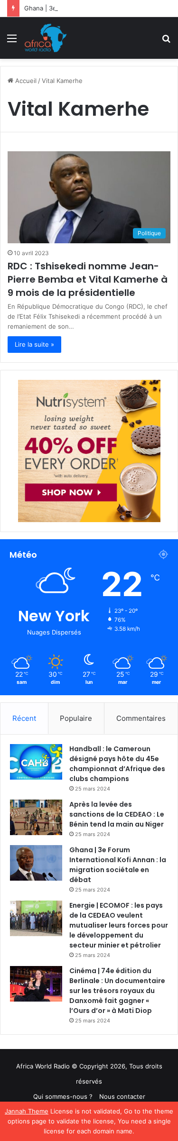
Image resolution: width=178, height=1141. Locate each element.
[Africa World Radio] (46, 38)
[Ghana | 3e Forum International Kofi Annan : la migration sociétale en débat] (36, 863)
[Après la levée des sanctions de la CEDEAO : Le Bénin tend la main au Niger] (36, 817)
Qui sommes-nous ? (63, 1096)
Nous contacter (122, 1096)
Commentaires (141, 718)
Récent (24, 718)
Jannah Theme (26, 1111)
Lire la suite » (34, 344)
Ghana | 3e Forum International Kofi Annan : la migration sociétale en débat (117, 864)
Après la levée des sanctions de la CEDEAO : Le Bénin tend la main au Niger (116, 814)
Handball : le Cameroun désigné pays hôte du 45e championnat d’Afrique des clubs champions (117, 763)
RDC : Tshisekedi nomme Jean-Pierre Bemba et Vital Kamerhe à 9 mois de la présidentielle (88, 279)
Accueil (25, 80)
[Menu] (12, 41)
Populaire (76, 718)
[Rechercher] (166, 41)
